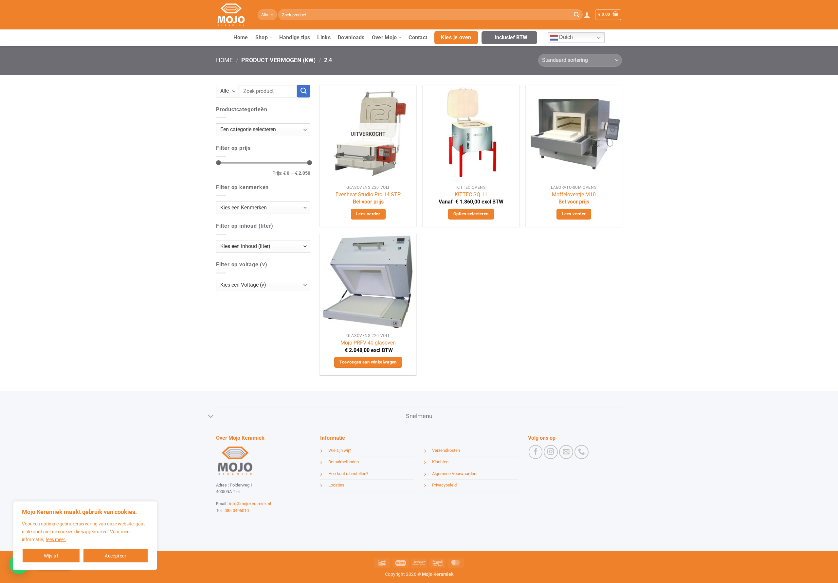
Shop (261, 37)
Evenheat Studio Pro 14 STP (368, 194)
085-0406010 (237, 510)
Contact (418, 37)
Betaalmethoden (343, 461)
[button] (587, 15)
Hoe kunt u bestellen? (348, 473)
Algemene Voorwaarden (454, 473)
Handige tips (294, 37)
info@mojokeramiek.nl (250, 503)
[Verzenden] (576, 14)
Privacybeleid (444, 485)
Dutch (565, 37)
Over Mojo (384, 37)
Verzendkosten (446, 450)
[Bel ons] (581, 452)
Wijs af (51, 555)
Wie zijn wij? (339, 450)
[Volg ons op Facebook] (536, 452)
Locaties (336, 485)
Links (324, 37)
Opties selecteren (471, 213)
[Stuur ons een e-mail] (566, 452)
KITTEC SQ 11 (471, 194)
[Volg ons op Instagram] (551, 452)
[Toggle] (211, 417)
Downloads (351, 37)
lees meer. (56, 539)
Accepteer (115, 555)
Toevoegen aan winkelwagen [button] (368, 362)
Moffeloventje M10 (574, 194)
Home (240, 37)
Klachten (440, 461)
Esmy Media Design (257, 522)
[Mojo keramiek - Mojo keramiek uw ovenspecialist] (232, 14)
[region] (85, 535)
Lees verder (368, 213)
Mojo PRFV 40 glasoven (368, 343)
